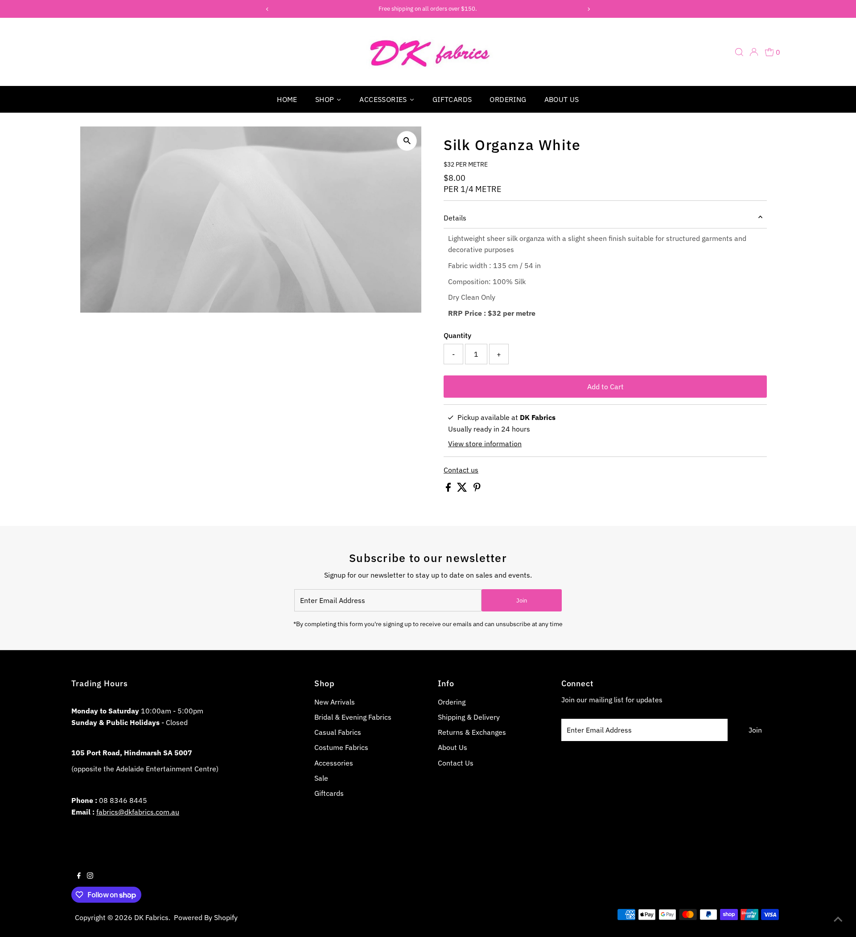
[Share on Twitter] (463, 489)
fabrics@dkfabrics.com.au (137, 811)
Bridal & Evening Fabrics (352, 717)
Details (455, 217)
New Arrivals (334, 701)
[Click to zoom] (407, 141)
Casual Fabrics (337, 732)
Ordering (451, 701)
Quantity (457, 335)
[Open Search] (739, 52)
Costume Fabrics (341, 747)
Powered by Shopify (206, 917)
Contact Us (455, 762)
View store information (485, 443)
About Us (452, 747)
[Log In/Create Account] (754, 52)
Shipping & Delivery (469, 717)
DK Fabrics (151, 917)
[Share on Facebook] (449, 489)
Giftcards (329, 793)
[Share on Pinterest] (477, 489)
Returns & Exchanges (472, 732)
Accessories (333, 762)
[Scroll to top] (838, 919)
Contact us (461, 469)
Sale (321, 778)
